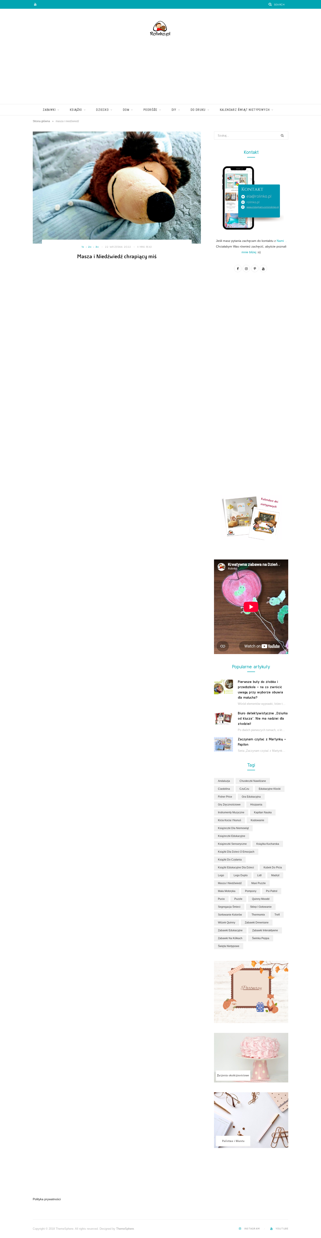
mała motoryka (226, 891)
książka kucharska (267, 843)
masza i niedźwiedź (230, 883)
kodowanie (257, 820)
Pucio (221, 898)
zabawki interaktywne (265, 930)
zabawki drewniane (257, 922)
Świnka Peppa (260, 938)
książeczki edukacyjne (231, 836)
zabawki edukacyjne (230, 930)
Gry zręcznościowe (229, 804)
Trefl (277, 914)
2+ (90, 247)
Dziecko (102, 110)
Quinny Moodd (260, 898)
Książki (76, 110)
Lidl (259, 875)
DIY (174, 110)
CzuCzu (244, 788)
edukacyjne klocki (270, 788)
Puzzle (238, 898)
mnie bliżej (249, 252)
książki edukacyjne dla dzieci (236, 867)
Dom (126, 110)
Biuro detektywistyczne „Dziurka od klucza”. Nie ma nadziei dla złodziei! (263, 718)
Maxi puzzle (258, 883)
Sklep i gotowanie (261, 906)
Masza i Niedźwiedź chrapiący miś (117, 256)
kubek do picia (273, 867)
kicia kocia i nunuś (229, 820)
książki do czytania (230, 859)
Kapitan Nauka (263, 812)
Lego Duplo (241, 875)
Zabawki (49, 110)
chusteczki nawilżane (253, 781)
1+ (83, 247)
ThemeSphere (125, 1228)
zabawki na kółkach (230, 938)
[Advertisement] (160, 71)
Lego (221, 875)
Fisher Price (225, 796)
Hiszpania (256, 804)
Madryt (275, 875)
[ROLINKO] (160, 29)
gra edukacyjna (251, 796)
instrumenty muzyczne (231, 812)
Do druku (198, 110)
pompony (250, 891)
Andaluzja (224, 781)
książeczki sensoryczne (232, 843)
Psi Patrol (271, 891)
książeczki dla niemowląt (233, 828)
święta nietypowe (228, 946)
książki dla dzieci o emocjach (236, 851)
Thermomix (258, 914)
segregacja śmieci (229, 906)
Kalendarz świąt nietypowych (245, 110)
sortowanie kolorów (230, 914)
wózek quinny (226, 922)
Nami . (281, 240)
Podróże (150, 110)
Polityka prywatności (47, 1199)
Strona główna (41, 121)
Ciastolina (224, 788)
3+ (97, 247)
